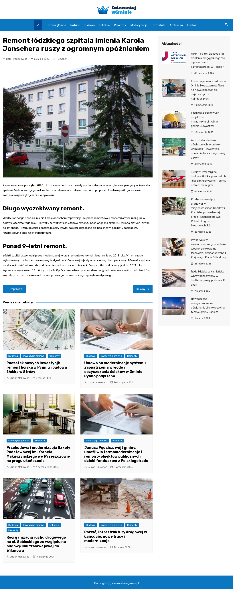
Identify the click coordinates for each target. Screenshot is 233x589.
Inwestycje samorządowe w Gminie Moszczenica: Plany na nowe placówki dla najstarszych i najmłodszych (208, 90)
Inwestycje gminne (33, 356)
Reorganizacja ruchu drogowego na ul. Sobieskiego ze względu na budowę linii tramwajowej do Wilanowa (36, 544)
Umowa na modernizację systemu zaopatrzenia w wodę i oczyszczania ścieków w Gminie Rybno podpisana (115, 369)
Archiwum (176, 25)
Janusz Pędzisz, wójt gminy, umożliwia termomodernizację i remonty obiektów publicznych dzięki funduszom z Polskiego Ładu (116, 454)
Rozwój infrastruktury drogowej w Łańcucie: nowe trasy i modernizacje (115, 536)
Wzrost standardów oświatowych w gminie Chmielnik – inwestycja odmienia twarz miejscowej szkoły (208, 149)
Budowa (89, 25)
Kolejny (141, 289)
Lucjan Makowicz (19, 378)
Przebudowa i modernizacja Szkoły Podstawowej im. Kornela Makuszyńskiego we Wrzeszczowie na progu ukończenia (38, 454)
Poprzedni (16, 289)
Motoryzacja (139, 25)
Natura (75, 25)
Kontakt (192, 25)
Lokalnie (104, 25)
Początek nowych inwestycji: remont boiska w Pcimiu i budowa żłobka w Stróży (37, 367)
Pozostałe (158, 25)
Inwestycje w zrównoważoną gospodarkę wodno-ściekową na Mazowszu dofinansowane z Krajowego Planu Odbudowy (208, 248)
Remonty (120, 25)
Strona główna (56, 25)
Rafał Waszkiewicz (16, 59)
